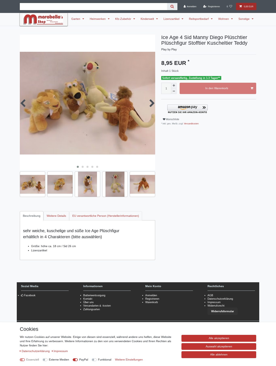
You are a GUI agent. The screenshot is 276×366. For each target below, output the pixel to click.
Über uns (88, 302)
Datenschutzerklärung (220, 298)
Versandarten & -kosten (97, 305)
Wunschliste (172, 119)
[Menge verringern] (174, 91)
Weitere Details (56, 215)
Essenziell (32, 359)
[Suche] (172, 6)
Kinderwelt (148, 18)
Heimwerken (98, 18)
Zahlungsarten (91, 309)
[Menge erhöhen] (174, 85)
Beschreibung (31, 215)
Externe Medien (59, 359)
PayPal (83, 359)
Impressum (214, 302)
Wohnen (224, 18)
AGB (210, 295)
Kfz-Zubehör (123, 18)
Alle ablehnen (219, 354)
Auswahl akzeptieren (219, 346)
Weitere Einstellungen (129, 359)
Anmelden (151, 295)
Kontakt (87, 298)
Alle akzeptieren (219, 338)
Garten (76, 18)
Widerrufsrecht (216, 305)
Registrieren (152, 298)
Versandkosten (191, 123)
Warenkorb (151, 302)
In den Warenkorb (216, 88)
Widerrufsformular (222, 311)
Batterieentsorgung (94, 295)
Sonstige (244, 18)
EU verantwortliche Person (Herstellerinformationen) (105, 215)
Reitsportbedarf (199, 18)
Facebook (30, 295)
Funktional (104, 359)
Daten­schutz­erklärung (36, 351)
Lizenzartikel (171, 18)
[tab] (32, 215)
